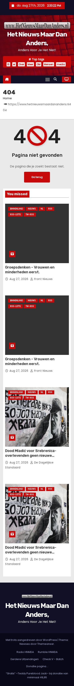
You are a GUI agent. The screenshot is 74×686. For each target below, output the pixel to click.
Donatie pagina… (37, 666)
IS (8, 64)
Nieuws (32, 208)
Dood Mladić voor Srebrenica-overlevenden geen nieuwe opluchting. (30, 455)
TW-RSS (30, 214)
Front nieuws (43, 279)
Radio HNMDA (25, 652)
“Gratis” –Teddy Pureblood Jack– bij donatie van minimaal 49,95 (37, 675)
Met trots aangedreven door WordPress (32, 640)
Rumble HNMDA (48, 652)
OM (38, 64)
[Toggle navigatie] (47, 79)
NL (42, 208)
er (14, 64)
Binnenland (16, 208)
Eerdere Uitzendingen (25, 659)
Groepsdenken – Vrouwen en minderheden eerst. (29, 269)
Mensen (48, 64)
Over (21, 64)
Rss (50, 208)
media (61, 64)
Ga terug (37, 177)
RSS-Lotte (15, 214)
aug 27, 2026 (19, 279)
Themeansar (45, 644)
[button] (56, 79)
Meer (30, 64)
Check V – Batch (53, 659)
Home (7, 98)
